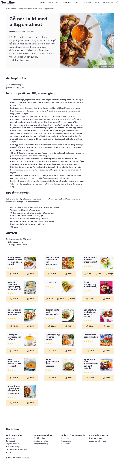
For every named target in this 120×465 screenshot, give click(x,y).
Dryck (77, 2)
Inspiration (87, 2)
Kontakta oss (95, 438)
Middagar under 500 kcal (19, 239)
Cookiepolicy (39, 438)
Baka (51, 2)
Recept (42, 2)
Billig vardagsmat (16, 242)
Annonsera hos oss (97, 441)
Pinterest (65, 438)
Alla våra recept (13, 447)
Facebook (65, 444)
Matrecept (10, 438)
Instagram (66, 441)
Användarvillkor (41, 441)
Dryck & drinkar (12, 444)
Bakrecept (10, 441)
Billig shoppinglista (16, 88)
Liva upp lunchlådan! (17, 245)
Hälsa (97, 2)
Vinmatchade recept (64, 2)
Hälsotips (27, 8)
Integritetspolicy (41, 444)
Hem (7, 8)
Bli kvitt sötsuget (15, 85)
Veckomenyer (108, 2)
